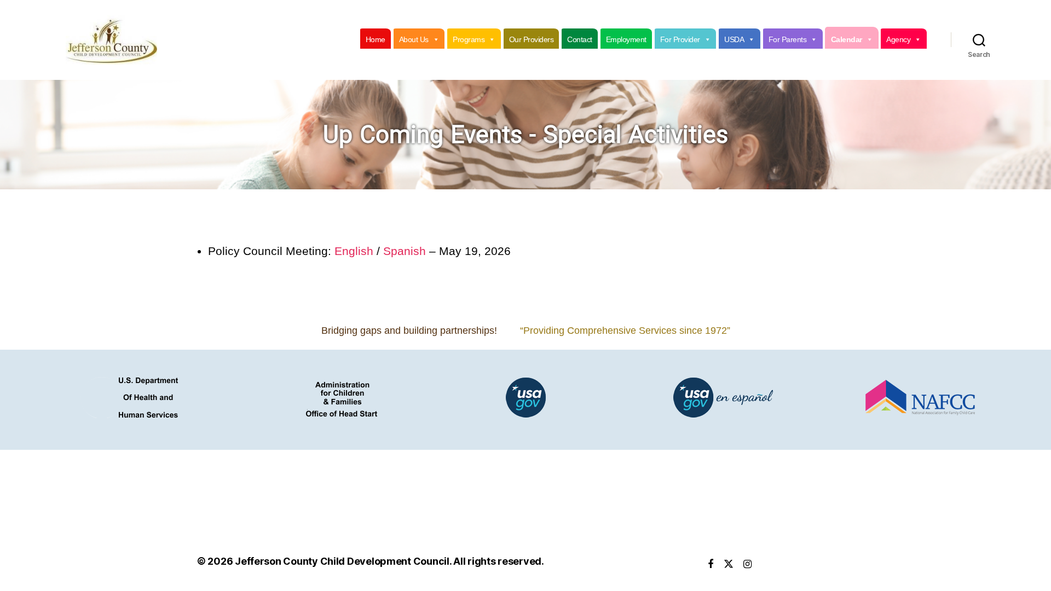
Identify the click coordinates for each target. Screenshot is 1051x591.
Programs (468, 39)
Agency (898, 39)
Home (375, 39)
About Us (414, 39)
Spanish (404, 251)
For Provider (680, 39)
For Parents (788, 39)
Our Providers (531, 39)
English (353, 251)
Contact (579, 39)
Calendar (846, 39)
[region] (525, 134)
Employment (626, 39)
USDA (734, 39)
